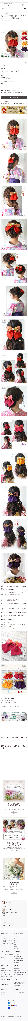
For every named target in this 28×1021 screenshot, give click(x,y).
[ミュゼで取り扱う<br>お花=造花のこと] (14, 791)
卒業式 (15, 944)
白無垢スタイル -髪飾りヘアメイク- (7, 940)
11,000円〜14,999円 (18, 960)
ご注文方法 (16, 968)
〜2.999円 (16, 954)
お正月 (15, 936)
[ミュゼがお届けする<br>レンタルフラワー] (14, 869)
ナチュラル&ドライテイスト (7, 955)
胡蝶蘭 (2, 958)
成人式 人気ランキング (6, 938)
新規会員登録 (4, 992)
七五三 (15, 946)
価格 (2, 75)
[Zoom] (25, 62)
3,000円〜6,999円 (18, 956)
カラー (3, 68)
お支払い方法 (17, 970)
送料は (5, 81)
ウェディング (17, 940)
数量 (2, 83)
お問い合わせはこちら (19, 992)
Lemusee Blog (4, 984)
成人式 (15, 942)
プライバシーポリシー (6, 974)
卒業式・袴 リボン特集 (6, 936)
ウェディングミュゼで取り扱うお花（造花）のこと (20, 983)
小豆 (7, 71)
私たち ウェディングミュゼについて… (7, 971)
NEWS (2, 982)
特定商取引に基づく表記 (6, 976)
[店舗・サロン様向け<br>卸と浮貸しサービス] (14, 830)
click (14, 813)
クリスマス (16, 948)
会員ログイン (4, 994)
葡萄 (12, 71)
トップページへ (4, 13)
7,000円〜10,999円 (18, 958)
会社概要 (3, 968)
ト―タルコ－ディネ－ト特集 (7, 944)
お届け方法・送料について (20, 972)
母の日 (15, 938)
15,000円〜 (16, 962)
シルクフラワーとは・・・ (20, 986)
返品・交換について (18, 974)
